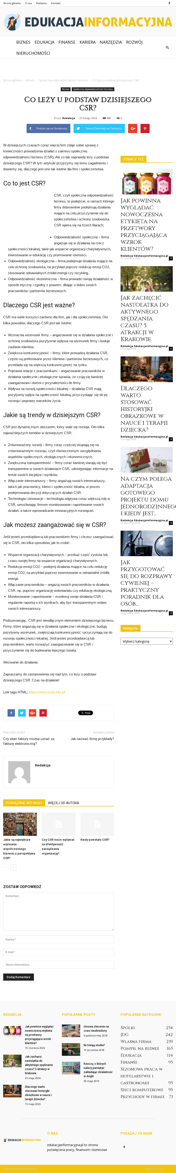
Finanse (66, 42)
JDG (125, 1035)
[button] (167, 47)
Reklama (41, 3)
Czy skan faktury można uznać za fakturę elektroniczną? (28, 741)
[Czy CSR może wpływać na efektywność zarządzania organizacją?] (58, 824)
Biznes (23, 42)
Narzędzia (111, 42)
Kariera (88, 42)
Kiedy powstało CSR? (94, 839)
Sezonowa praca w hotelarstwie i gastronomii (141, 1076)
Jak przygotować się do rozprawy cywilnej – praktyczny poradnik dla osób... (146, 583)
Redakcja (68, 118)
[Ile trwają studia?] (71, 1049)
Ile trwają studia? (94, 1045)
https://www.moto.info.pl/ (47, 692)
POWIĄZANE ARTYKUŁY (24, 803)
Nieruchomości (33, 53)
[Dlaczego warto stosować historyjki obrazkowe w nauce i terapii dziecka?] (147, 369)
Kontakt (55, 3)
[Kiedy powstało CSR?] (97, 824)
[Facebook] (169, 3)
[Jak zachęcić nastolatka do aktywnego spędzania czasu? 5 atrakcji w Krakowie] (147, 279)
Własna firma (136, 1042)
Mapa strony (154, 1169)
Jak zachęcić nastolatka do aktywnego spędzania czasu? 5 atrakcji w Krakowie (144, 318)
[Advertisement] (88, 69)
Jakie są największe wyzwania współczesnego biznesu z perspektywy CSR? (19, 849)
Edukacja (44, 42)
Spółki (128, 1028)
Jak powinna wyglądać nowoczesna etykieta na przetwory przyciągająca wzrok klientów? (144, 225)
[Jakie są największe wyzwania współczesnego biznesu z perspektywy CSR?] (20, 824)
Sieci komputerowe (142, 1090)
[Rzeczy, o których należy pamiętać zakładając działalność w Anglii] (71, 1068)
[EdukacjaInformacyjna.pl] (88, 22)
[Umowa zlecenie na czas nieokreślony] (71, 1031)
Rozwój (134, 42)
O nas (28, 3)
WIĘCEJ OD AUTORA (63, 803)
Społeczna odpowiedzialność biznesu (93, 89)
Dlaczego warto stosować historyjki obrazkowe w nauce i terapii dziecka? (144, 409)
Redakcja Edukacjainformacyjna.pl (144, 255)
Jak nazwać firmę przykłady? (92, 739)
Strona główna (12, 3)
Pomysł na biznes (140, 1048)
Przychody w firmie (143, 1097)
